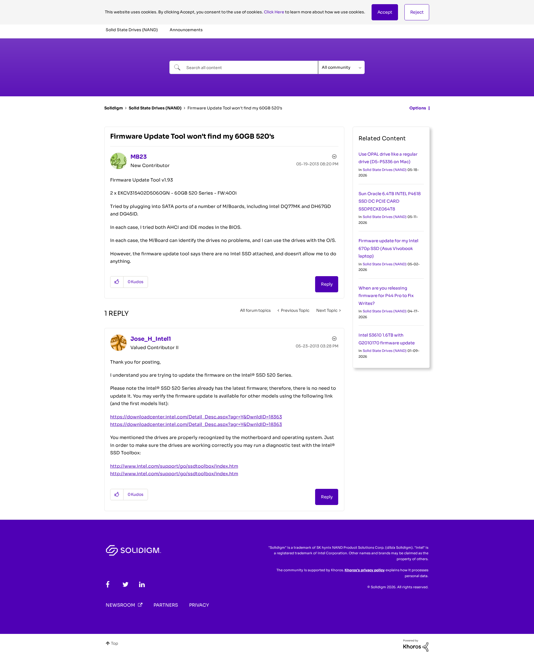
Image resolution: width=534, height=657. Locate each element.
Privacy (199, 605)
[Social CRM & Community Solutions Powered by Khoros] (415, 645)
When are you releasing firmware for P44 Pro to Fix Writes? (386, 295)
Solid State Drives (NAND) (155, 108)
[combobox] (243, 67)
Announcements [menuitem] (186, 29)
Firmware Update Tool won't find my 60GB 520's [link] (234, 108)
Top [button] (114, 643)
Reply (326, 284)
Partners (166, 605)
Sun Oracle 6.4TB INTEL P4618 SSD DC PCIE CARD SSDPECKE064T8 (390, 201)
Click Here (274, 11)
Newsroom (120, 605)
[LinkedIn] (142, 584)
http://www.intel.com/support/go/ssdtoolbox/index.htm (174, 466)
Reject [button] (417, 12)
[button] (385, 12)
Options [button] (417, 108)
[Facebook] (108, 584)
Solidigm (113, 108)
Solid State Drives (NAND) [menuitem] (132, 29)
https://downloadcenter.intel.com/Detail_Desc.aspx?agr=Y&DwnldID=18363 (196, 417)
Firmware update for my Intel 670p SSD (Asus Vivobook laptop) (388, 248)
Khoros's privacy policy (365, 570)
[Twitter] (125, 584)
